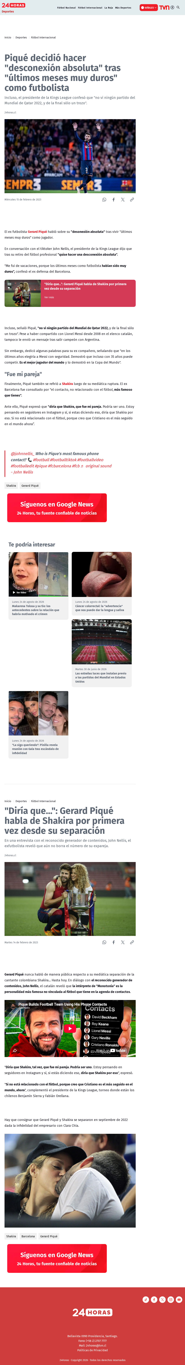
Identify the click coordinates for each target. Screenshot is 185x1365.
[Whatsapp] (104, 199)
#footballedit (22, 466)
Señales (149, 7)
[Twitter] (122, 199)
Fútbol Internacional (90, 7)
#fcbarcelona (59, 466)
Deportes (21, 37)
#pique (41, 466)
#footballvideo (90, 460)
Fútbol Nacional (66, 7)
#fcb (75, 466)
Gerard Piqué (30, 485)
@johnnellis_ (22, 453)
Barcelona (28, 1236)
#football (41, 460)
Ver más (49, 297)
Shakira (11, 485)
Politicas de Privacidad (92, 1350)
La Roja (109, 7)
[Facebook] (113, 199)
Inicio (8, 37)
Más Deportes (123, 7)
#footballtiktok (63, 460)
